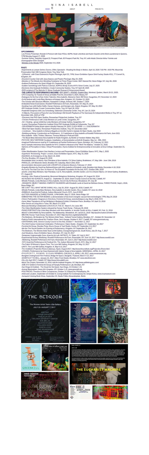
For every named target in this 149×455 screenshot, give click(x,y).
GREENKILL (87, 251)
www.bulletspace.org (80, 199)
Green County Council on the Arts (83, 179)
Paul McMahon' (48, 201)
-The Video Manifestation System (34, 208)
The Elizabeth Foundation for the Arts (69, 169)
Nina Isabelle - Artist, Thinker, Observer (37, 135)
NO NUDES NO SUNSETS (32, 179)
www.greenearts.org (101, 219)
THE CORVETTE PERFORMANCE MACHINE (40, 92)
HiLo (55, 188)
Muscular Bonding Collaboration (34, 206)
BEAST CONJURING (30, 213)
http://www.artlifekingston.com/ (87, 262)
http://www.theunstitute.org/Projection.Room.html (91, 249)
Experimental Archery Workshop (34, 237)
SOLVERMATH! (28, 126)
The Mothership (58, 213)
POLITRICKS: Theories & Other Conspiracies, (40, 271)
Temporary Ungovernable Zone (34, 235)
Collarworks (82, 124)
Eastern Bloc (83, 92)
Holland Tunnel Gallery (74, 217)
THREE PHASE (110, 183)
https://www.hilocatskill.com (57, 260)
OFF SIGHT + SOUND (68, 92)
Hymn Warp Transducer (31, 201)
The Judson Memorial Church (68, 242)
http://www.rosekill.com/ (87, 240)
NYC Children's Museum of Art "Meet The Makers (74, 145)
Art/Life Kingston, (83, 140)
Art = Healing (27, 122)
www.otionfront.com (87, 258)
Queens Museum (69, 165)
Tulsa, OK (48, 203)
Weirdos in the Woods (30, 63)
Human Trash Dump (64, 208)
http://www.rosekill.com (105, 237)
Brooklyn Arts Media (95, 167)
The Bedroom (27, 231)
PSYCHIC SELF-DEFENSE (33, 140)
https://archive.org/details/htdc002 (74, 215)
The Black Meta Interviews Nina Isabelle (37, 138)
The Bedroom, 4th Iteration (32, 217)
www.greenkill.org (75, 269)
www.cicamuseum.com (106, 274)
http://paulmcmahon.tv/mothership (104, 213)
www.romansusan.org (97, 253)
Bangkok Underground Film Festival (36, 256)
